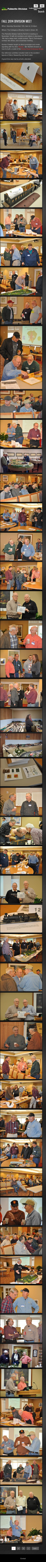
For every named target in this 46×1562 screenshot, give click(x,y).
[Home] (23, 8)
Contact (23, 1558)
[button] (21, 76)
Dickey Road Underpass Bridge (32, 49)
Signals (20, 47)
